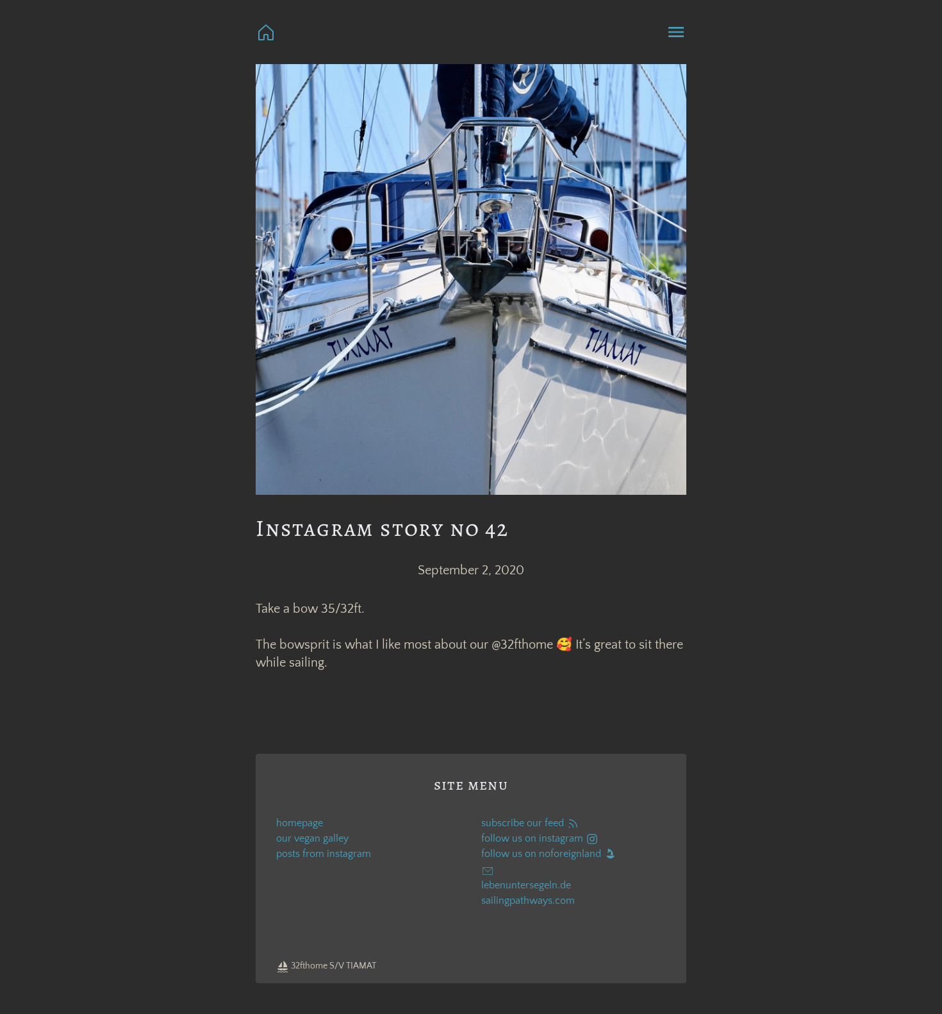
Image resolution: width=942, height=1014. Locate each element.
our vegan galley (312, 838)
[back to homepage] (266, 32)
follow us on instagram (533, 838)
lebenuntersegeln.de (526, 885)
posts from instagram (323, 854)
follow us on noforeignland (542, 854)
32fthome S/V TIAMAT (332, 966)
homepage (299, 823)
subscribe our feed (523, 823)
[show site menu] (676, 32)
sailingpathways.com (528, 900)
